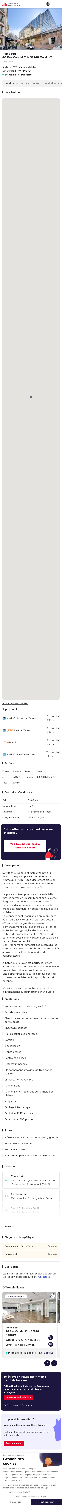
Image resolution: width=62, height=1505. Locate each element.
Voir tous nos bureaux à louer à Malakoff (25, 846)
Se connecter (29, 1405)
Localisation (11, 83)
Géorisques (44, 1277)
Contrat (36, 83)
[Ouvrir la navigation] (55, 4)
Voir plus (7, 1226)
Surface (25, 83)
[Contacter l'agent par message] (50, 1344)
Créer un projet (14, 1443)
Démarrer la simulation (18, 1397)
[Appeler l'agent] (50, 1337)
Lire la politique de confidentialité (16, 1492)
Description (49, 83)
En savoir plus (46, 1353)
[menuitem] (48, 4)
